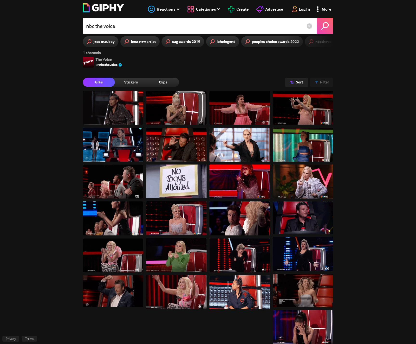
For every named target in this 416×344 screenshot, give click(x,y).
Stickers (131, 82)
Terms (29, 339)
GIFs (99, 82)
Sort (299, 82)
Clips (163, 82)
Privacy (11, 339)
